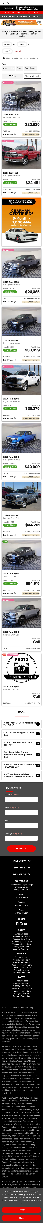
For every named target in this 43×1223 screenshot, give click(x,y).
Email (12, 807)
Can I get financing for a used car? (18, 733)
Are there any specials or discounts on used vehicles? (18, 775)
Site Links (20, 868)
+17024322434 (21, 905)
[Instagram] (21, 924)
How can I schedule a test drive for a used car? (19, 765)
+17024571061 (21, 897)
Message (13, 833)
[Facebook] (17, 924)
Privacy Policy (35, 1200)
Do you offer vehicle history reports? (17, 743)
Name (12, 794)
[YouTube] (25, 924)
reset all (17, 51)
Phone (7, 820)
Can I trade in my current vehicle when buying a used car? (17, 754)
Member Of (19, 874)
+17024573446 (21, 913)
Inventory (19, 861)
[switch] (40, 2)
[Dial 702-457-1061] (8, 2)
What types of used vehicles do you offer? (19, 724)
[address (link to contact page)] (3, 2)
